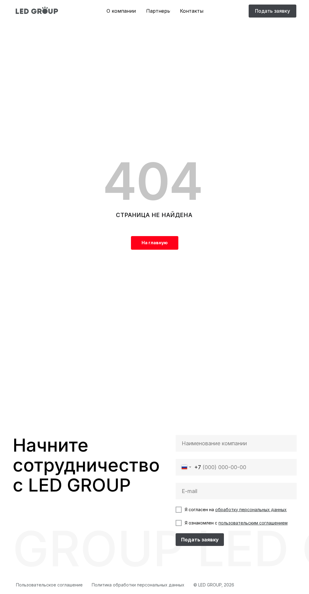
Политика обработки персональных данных (138, 584)
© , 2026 (213, 584)
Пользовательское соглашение (49, 584)
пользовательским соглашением (253, 522)
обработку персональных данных (251, 509)
